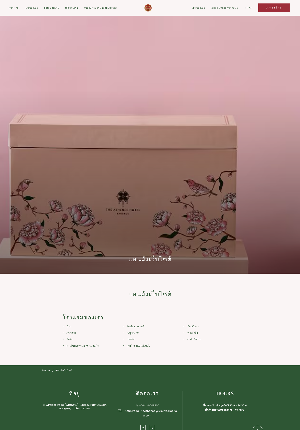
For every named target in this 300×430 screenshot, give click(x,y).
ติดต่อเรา (147, 393)
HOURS (225, 393)
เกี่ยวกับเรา (71, 7)
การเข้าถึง (192, 333)
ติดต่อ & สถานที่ (135, 326)
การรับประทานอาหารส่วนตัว (82, 346)
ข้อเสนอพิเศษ (51, 7)
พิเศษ (69, 339)
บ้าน (68, 326)
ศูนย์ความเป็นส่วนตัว (138, 346)
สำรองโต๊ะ (274, 7)
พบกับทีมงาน (194, 339)
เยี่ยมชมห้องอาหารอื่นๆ (224, 7)
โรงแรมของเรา (83, 318)
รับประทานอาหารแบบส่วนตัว (100, 7)
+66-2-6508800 (149, 405)
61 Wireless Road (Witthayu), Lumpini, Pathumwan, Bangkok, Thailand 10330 (75, 406)
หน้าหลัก (14, 7)
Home (46, 370)
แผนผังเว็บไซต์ (150, 259)
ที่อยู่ (74, 393)
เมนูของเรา (31, 7)
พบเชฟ (131, 339)
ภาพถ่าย (71, 333)
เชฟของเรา (198, 7)
